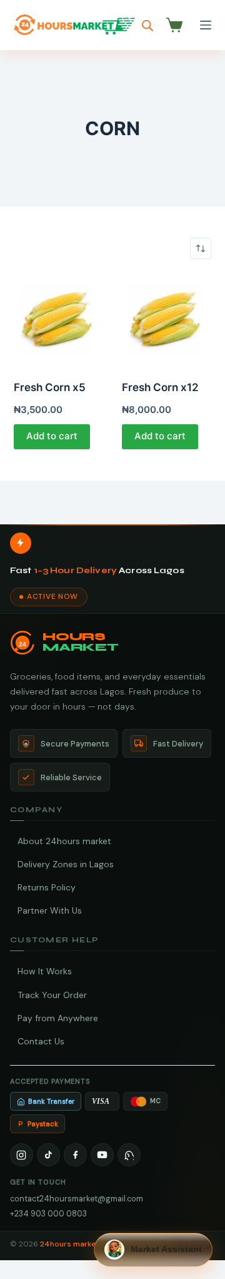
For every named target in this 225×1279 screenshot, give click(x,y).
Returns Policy (47, 887)
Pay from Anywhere (58, 1018)
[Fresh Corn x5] (58, 319)
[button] (153, 1249)
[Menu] (205, 25)
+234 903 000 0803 (48, 1213)
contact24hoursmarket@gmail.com (76, 1198)
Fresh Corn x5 (50, 387)
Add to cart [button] (52, 436)
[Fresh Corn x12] (166, 319)
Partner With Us (50, 910)
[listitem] (21, 1154)
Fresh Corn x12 (160, 387)
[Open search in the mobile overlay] (147, 25)
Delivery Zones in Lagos (66, 864)
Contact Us (41, 1041)
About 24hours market (64, 841)
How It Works (45, 971)
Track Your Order (52, 995)
